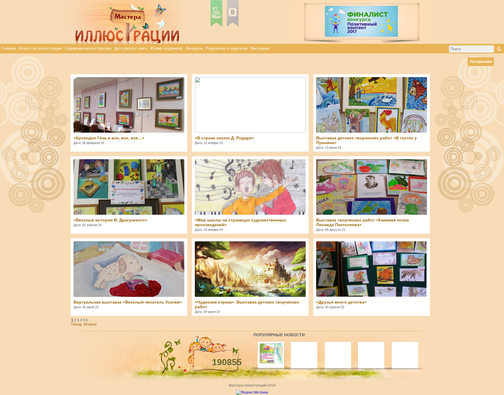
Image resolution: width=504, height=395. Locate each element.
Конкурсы (194, 48)
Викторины (260, 48)
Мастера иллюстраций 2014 (252, 385)
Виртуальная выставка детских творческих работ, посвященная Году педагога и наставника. (250, 172)
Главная (8, 48)
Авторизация (481, 62)
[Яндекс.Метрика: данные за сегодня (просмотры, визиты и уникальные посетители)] (252, 392)
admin (234, 82)
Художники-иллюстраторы (88, 48)
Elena (111, 82)
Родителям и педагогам (227, 48)
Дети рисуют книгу (130, 48)
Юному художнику (166, 48)
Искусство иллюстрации (40, 48)
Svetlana (358, 82)
